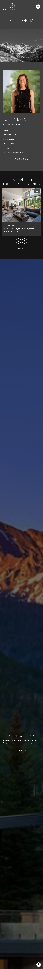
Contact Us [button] (21, 750)
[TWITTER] (21, 159)
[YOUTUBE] (27, 159)
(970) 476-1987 (9, 144)
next (24, 241)
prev (18, 241)
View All (21, 249)
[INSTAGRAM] (15, 159)
